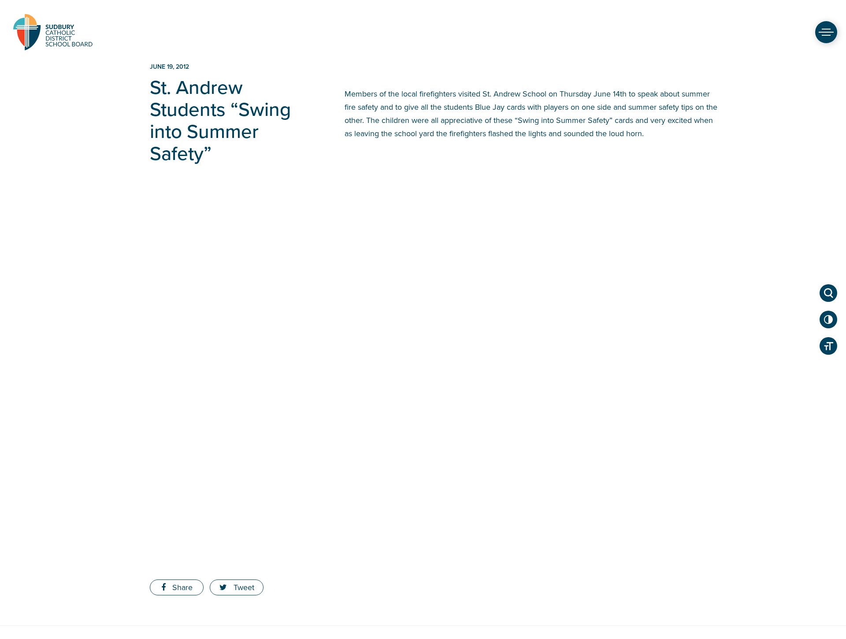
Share (181, 587)
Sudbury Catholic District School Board (53, 32)
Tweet (242, 587)
